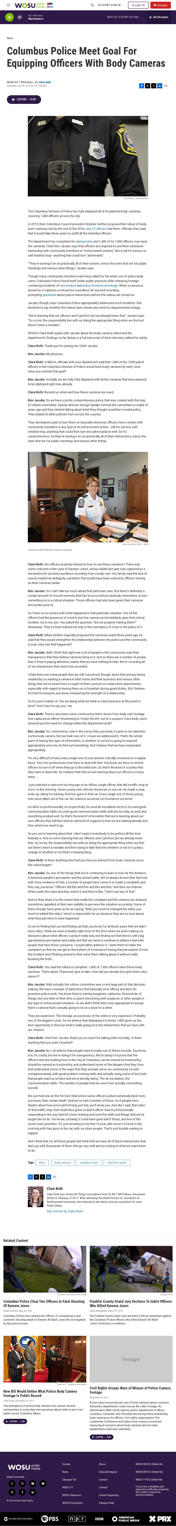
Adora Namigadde (98, 1310)
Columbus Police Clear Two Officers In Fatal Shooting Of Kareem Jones (44, 1303)
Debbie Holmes (10, 1310)
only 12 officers (96, 229)
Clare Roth (45, 82)
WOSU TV (67, 1487)
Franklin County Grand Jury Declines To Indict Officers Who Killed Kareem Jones (131, 1303)
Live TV (140, 5)
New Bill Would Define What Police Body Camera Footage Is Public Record (40, 1393)
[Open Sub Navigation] (123, 5)
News (10, 38)
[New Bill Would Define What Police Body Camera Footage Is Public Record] (44, 1359)
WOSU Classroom (71, 1495)
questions (49, 295)
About (102, 1464)
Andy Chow (8, 1400)
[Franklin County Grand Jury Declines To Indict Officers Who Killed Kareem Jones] (131, 1269)
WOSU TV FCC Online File (149, 1479)
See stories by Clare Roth (65, 1211)
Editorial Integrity (108, 1472)
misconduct (68, 285)
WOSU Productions (72, 1503)
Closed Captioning (109, 1495)
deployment (84, 241)
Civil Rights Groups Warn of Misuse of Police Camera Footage (130, 1390)
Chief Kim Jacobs (117, 1162)
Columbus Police (89, 1162)
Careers (103, 1479)
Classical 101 (69, 1479)
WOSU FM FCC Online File (149, 1464)
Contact (103, 1487)
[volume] (20, 17)
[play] (9, 17)
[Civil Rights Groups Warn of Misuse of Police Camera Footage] (131, 1359)
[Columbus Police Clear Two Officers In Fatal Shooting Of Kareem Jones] (44, 1269)
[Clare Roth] (35, 1196)
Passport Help (106, 1503)
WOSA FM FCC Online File (149, 1472)
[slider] (25, 17)
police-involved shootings (100, 285)
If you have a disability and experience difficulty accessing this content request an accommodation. (152, 1490)
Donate (162, 5)
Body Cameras (63, 1162)
